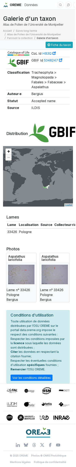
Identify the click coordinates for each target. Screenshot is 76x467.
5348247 (51, 60)
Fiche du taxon (60, 45)
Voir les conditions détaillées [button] (31, 377)
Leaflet (68, 205)
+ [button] (8, 151)
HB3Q (47, 53)
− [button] (8, 157)
